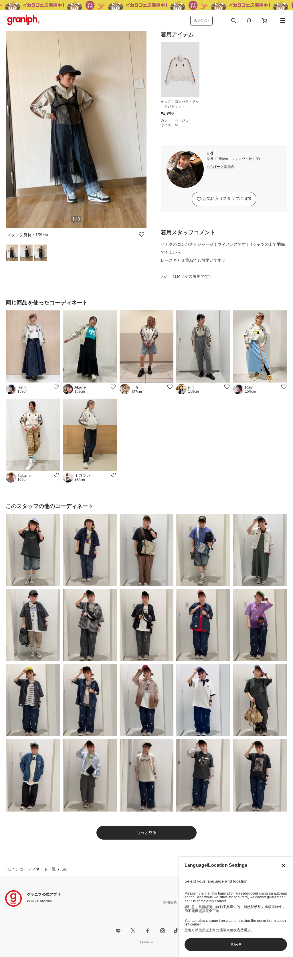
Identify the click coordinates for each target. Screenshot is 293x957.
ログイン (203, 20)
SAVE (236, 944)
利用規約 (170, 903)
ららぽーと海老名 (220, 167)
